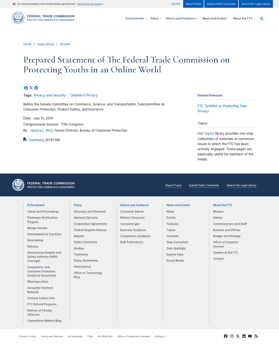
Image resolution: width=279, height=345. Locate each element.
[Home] (44, 22)
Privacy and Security (50, 95)
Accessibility (75, 336)
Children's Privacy (84, 95)
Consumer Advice (132, 211)
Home (27, 44)
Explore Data (175, 254)
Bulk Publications (131, 242)
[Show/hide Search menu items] (261, 18)
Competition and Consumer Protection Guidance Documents (41, 271)
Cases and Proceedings (43, 211)
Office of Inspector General (133, 336)
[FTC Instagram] (232, 336)
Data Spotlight (176, 248)
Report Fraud (193, 3)
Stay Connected (177, 242)
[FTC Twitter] (238, 336)
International (82, 266)
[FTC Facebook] (226, 336)
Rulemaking (35, 240)
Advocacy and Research (90, 211)
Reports (79, 236)
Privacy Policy (28, 336)
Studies (79, 248)
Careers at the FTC (225, 252)
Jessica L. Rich (41, 130)
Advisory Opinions (86, 217)
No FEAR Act (105, 336)
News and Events (178, 205)
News (170, 211)
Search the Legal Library (255, 3)
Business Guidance (133, 229)
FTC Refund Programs (42, 304)
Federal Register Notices (90, 229)
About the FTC (222, 205)
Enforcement (35, 205)
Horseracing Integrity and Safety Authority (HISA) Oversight (44, 257)
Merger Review (37, 228)
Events (171, 217)
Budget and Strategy (226, 236)
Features (172, 223)
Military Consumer (132, 217)
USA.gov (160, 336)
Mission (218, 211)
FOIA (90, 336)
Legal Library (45, 44)
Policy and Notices (52, 336)
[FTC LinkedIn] (244, 336)
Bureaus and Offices (226, 229)
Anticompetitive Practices (44, 234)
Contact (218, 258)
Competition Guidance (135, 236)
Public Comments (85, 242)
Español (176, 3)
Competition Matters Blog (44, 320)
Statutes (33, 246)
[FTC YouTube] (250, 336)
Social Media (175, 260)
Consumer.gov (130, 223)
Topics (209, 133)
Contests (173, 236)
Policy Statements (86, 260)
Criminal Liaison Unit (41, 298)
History (217, 217)
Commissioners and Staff (230, 223)
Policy (78, 205)
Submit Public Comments (221, 3)
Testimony (36, 140)
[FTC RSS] (256, 336)
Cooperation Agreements (90, 223)
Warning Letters (37, 281)
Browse (65, 44)
